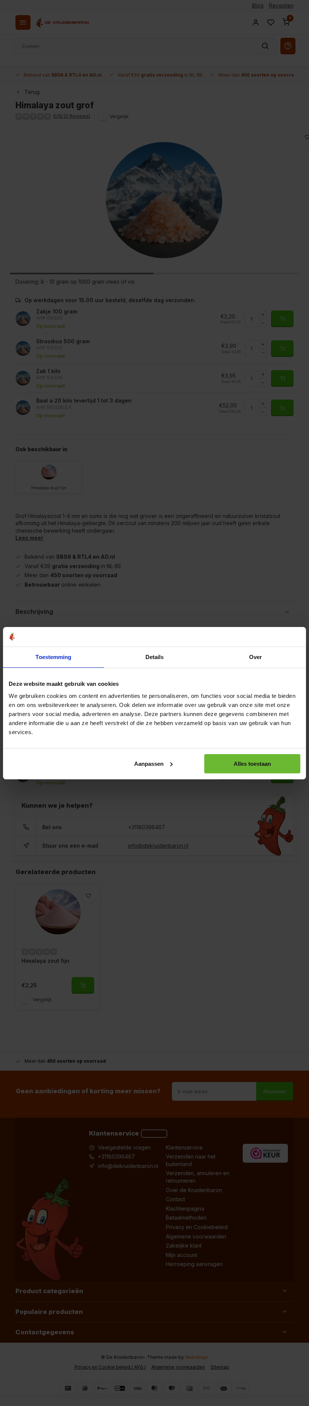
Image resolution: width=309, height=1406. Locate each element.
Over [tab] (255, 657)
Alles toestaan (252, 764)
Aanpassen (149, 764)
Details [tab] (154, 657)
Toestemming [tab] (53, 657)
